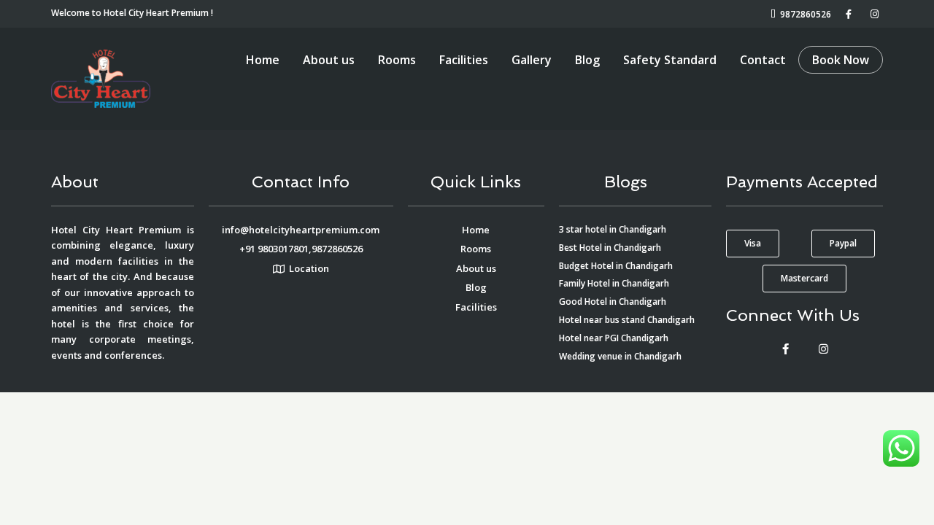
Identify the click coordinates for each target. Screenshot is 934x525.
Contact (763, 60)
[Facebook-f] (785, 348)
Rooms (397, 60)
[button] (752, 243)
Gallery (532, 60)
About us (329, 60)
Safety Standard (670, 60)
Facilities (463, 60)
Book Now (840, 59)
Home (262, 60)
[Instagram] (823, 348)
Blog (587, 60)
